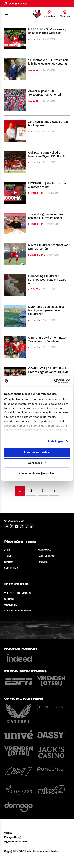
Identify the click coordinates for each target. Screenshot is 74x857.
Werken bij (10, 604)
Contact (9, 598)
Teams (8, 556)
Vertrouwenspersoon (17, 610)
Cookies (8, 832)
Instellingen (55, 441)
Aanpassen (35, 462)
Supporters (11, 567)
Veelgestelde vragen (17, 593)
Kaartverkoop (46, 556)
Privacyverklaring (12, 837)
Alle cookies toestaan (37, 452)
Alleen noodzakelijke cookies (37, 473)
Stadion (8, 562)
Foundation (44, 550)
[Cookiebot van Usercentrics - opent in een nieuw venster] (54, 381)
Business (43, 562)
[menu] (6, 14)
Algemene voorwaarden (15, 841)
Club (7, 550)
